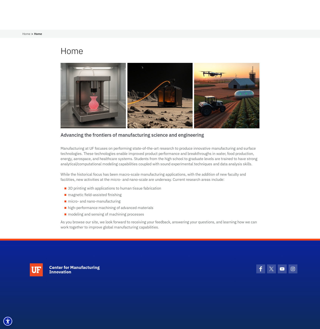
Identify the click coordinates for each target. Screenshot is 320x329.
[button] (8, 321)
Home (26, 34)
